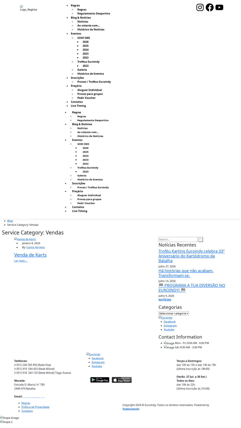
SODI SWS (83, 38)
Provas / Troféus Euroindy (94, 82)
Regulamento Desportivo (93, 13)
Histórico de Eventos (90, 73)
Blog (10, 221)
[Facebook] (210, 7)
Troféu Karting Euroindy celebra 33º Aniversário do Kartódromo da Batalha (192, 255)
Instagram (170, 325)
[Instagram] (200, 7)
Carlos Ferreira (35, 247)
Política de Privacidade (35, 407)
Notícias (82, 21)
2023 (86, 53)
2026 (86, 42)
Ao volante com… (88, 25)
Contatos (78, 207)
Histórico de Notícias (90, 29)
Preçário (76, 86)
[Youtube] (219, 7)
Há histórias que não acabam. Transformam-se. (186, 273)
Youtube (169, 329)
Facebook (170, 321)
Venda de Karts (30, 255)
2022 (86, 57)
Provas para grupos (90, 94)
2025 (86, 46)
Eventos (76, 33)
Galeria (82, 70)
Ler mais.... (20, 261)
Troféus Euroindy (88, 61)
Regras (75, 5)
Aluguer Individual (89, 90)
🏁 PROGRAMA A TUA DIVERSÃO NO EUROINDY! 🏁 (192, 287)
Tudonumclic (130, 409)
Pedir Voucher (86, 98)
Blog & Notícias (81, 17)
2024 (86, 49)
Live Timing (78, 106)
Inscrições (77, 78)
